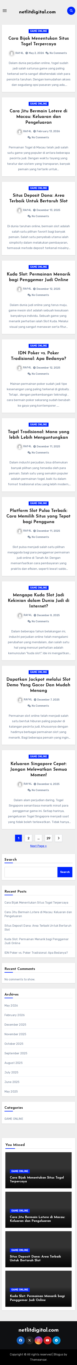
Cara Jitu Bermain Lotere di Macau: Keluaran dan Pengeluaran (38, 117)
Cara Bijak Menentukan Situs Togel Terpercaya (36, 902)
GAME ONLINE (38, 31)
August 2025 (13, 1063)
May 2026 (11, 1005)
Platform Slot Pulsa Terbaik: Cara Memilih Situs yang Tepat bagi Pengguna (38, 516)
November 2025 (15, 1034)
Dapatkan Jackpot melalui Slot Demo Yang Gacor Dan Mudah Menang (38, 685)
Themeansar (38, 1359)
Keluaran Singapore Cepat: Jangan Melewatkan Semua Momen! (38, 769)
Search (10, 860)
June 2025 (12, 1082)
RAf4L (19, 53)
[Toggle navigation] (5, 10)
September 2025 (15, 1053)
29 (48, 838)
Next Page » (38, 846)
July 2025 (11, 1072)
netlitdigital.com (37, 12)
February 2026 (14, 1015)
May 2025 (11, 1091)
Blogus (58, 1354)
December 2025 (15, 1024)
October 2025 (13, 1043)
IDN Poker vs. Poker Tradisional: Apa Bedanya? (36, 952)
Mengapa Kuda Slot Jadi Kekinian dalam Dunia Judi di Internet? (38, 601)
